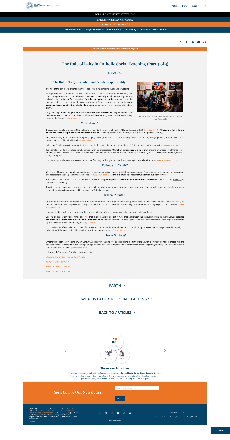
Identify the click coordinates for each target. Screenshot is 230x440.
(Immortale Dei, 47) (151, 130)
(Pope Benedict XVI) (73, 118)
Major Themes (93, 30)
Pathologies (112, 30)
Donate (186, 6)
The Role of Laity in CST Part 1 (57, 262)
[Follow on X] (106, 413)
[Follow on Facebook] (112, 413)
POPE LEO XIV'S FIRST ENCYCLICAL (115, 14)
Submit (120, 398)
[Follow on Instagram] (124, 413)
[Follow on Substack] (130, 413)
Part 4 (115, 285)
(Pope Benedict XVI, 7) (101, 175)
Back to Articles (115, 312)
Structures (158, 30)
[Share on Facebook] (186, 42)
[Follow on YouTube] (118, 413)
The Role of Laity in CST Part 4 (57, 271)
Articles (175, 6)
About (195, 6)
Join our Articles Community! (115, 24)
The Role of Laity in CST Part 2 (57, 266)
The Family (130, 30)
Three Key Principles (115, 368)
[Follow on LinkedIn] (100, 413)
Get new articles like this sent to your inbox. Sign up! (115, 48)
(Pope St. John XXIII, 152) (166, 160)
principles (177, 179)
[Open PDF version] (204, 42)
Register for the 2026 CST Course (115, 19)
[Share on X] (180, 42)
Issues (144, 30)
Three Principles (72, 30)
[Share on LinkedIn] (192, 42)
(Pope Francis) (89, 222)
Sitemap (32, 422)
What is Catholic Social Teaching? (115, 299)
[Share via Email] (198, 42)
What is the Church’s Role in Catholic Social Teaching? (66, 257)
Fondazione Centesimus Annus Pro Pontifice (51, 412)
